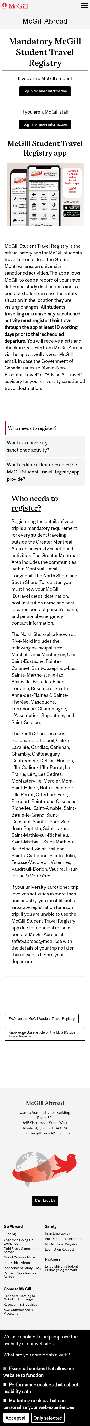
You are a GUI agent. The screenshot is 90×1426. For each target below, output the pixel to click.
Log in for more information (45, 91)
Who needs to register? (32, 428)
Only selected (47, 1417)
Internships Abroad (18, 1262)
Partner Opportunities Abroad (20, 1274)
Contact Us (45, 1200)
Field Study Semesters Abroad (20, 1250)
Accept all (16, 1417)
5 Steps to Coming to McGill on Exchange (19, 1297)
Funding (10, 1234)
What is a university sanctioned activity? (28, 446)
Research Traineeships (20, 1304)
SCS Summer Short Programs (18, 1311)
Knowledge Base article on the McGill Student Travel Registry (43, 1034)
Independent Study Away (22, 1268)
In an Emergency (57, 1233)
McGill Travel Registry (61, 1244)
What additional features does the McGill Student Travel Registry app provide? (43, 472)
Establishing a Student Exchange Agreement (61, 1268)
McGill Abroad (45, 21)
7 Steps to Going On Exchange (18, 1241)
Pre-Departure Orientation (64, 1238)
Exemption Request (59, 1249)
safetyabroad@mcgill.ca (37, 941)
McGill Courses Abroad (20, 1257)
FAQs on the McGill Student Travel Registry (42, 1019)
